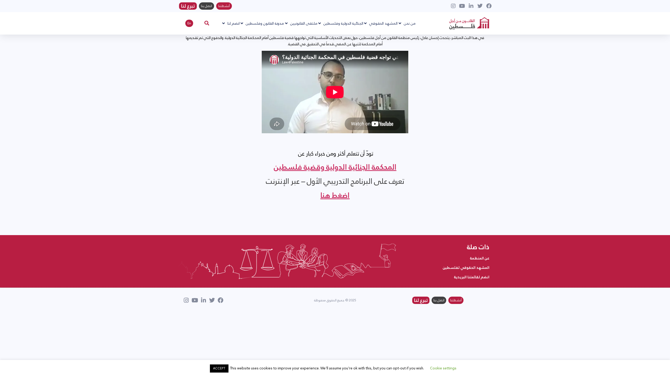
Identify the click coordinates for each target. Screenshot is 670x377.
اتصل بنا (206, 6)
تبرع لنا (188, 6)
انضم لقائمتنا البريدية (471, 277)
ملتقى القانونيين (303, 23)
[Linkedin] (203, 300)
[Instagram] (186, 300)
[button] (207, 23)
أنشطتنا (224, 6)
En (189, 23)
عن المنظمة (479, 258)
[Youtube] (195, 300)
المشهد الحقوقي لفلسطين (466, 267)
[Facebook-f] (221, 300)
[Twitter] (212, 300)
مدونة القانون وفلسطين (265, 23)
